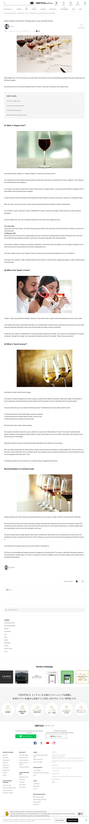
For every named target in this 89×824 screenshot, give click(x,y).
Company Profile (55, 773)
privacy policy (54, 765)
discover (6, 645)
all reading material (9, 623)
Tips (27, 13)
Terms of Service (55, 770)
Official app (59, 736)
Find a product (7, 9)
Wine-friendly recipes (9, 625)
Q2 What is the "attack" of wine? (15, 105)
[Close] (86, 820)
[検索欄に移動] (4, 3)
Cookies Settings (59, 820)
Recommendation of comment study (16, 115)
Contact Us (54, 752)
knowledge (7, 643)
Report (6, 640)
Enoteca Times (8, 648)
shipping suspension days (77, 758)
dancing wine (21, 13)
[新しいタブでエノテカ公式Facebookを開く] (35, 743)
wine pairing (7, 631)
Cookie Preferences (56, 779)
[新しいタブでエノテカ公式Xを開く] (41, 743)
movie (5, 651)
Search (31, 3)
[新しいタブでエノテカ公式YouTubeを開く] (47, 743)
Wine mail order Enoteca (9, 13)
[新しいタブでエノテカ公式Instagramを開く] (53, 743)
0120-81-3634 (62, 755)
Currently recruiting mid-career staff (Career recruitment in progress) (66, 776)
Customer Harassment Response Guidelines (61, 768)
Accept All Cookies (72, 820)
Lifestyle (6, 628)
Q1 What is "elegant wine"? (14, 101)
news (5, 637)
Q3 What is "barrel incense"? (14, 110)
